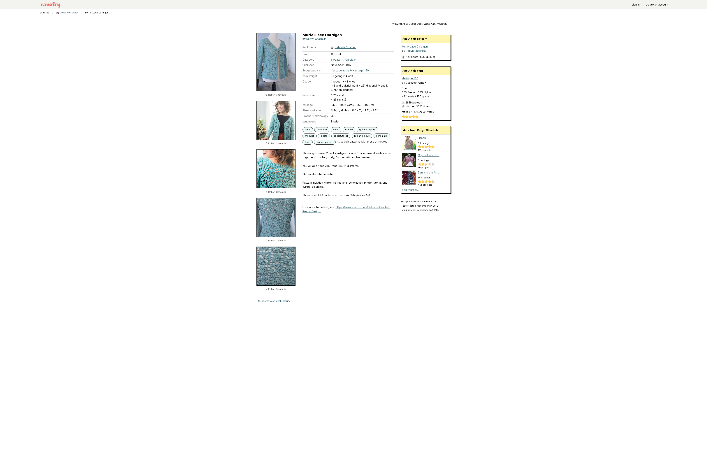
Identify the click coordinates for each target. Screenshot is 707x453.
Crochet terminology (315, 115)
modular (309, 135)
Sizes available (312, 110)
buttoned (322, 129)
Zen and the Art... (429, 172)
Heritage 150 (410, 78)
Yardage (308, 104)
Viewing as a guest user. (419, 23)
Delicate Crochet (68, 12)
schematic (381, 135)
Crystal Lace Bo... (428, 155)
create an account (657, 4)
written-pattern (324, 142)
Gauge (307, 81)
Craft (306, 54)
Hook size (309, 95)
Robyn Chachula (316, 38)
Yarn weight (310, 76)
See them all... (410, 189)
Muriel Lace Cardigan (415, 46)
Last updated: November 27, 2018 (420, 210)
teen (307, 142)
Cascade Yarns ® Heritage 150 (350, 70)
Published (308, 64)
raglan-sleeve (362, 135)
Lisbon (422, 137)
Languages (309, 121)
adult (307, 129)
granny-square (367, 129)
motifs (324, 135)
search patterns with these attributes (363, 141)
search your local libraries (276, 301)
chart (336, 129)
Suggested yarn (312, 70)
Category (308, 59)
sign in (636, 4)
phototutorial (341, 135)
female (349, 129)
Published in (310, 47)
